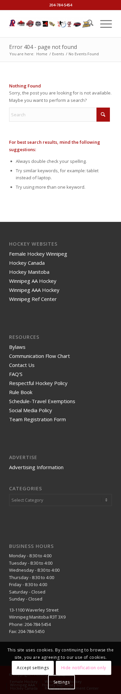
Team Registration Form (37, 419)
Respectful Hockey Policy (38, 383)
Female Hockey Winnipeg (38, 253)
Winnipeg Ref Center (33, 299)
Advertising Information (36, 467)
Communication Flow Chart (39, 356)
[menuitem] (86, 23)
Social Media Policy (30, 410)
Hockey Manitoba (29, 271)
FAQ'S (16, 374)
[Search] (86, 23)
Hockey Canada (27, 262)
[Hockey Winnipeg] (50, 23)
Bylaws (17, 346)
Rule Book (20, 392)
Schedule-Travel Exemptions (42, 401)
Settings (61, 682)
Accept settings (33, 668)
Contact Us (22, 365)
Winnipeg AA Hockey (32, 280)
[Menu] (102, 23)
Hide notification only (83, 668)
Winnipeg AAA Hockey (34, 290)
